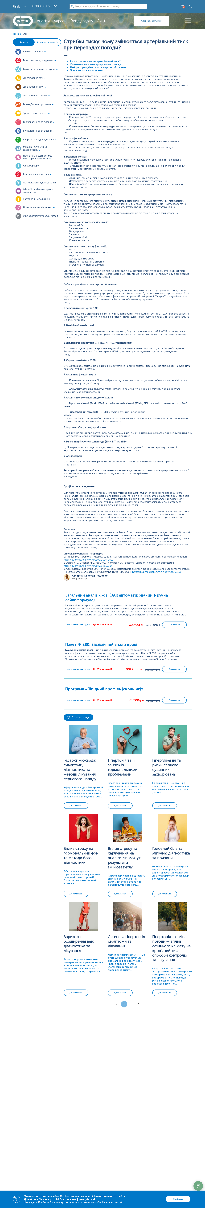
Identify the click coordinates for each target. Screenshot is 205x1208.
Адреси (60, 21)
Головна (17, 33)
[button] (37, 51)
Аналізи (43, 21)
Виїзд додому (81, 21)
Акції (101, 21)
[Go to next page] (139, 1004)
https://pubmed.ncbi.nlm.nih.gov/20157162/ (88, 559)
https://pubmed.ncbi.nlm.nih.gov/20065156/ (157, 571)
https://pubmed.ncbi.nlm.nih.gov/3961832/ (88, 565)
